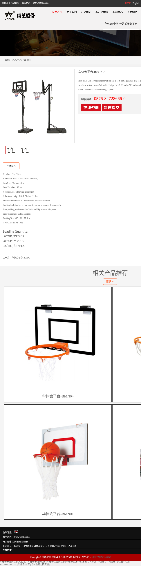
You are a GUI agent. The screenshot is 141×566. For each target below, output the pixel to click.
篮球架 (27, 60)
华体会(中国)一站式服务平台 (121, 23)
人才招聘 (132, 12)
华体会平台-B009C (21, 257)
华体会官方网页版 (40, 564)
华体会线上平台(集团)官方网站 (81, 562)
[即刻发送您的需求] (91, 109)
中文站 (127, 3)
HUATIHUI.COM (8, 564)
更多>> (110, 281)
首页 (7, 60)
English (136, 3)
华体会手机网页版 (37, 562)
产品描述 (11, 166)
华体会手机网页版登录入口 (13, 562)
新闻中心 (118, 12)
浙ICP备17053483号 (101, 557)
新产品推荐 (101, 12)
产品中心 (86, 12)
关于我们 (71, 12)
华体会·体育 (24, 564)
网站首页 (57, 12)
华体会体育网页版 (56, 562)
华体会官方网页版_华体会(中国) (113, 562)
